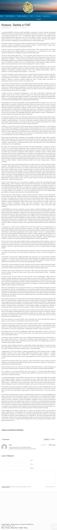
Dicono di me (46, 16)
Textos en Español (21, 16)
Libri (31, 16)
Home (2, 527)
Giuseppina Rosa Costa (6, 27)
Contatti (39, 19)
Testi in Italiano (9, 16)
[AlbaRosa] (28, 14)
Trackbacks (52, 439)
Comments (46, 439)
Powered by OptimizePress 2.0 (8, 526)
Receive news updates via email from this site (21, 486)
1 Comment (15, 27)
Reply (54, 445)
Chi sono (39, 16)
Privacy (25, 527)
